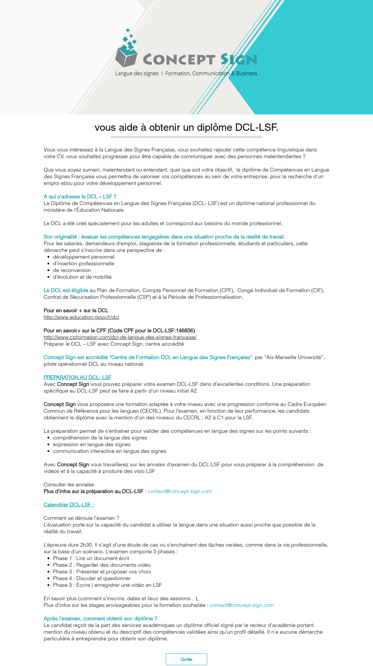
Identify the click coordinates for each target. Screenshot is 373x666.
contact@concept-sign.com (180, 491)
